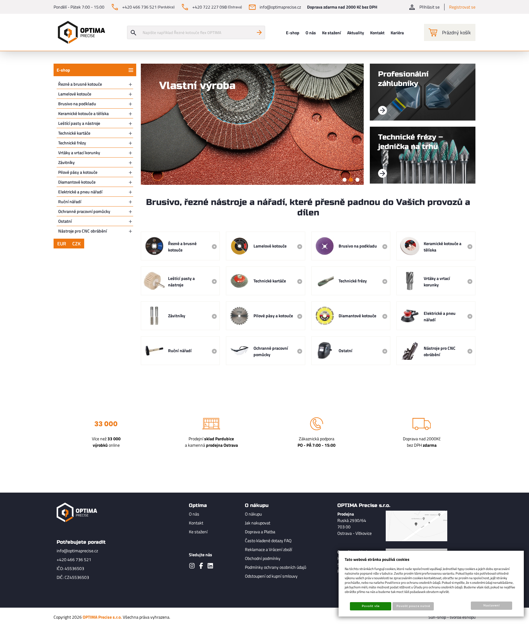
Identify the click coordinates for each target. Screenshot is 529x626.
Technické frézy (72, 143)
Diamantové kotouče (77, 182)
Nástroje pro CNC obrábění (82, 231)
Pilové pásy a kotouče (77, 172)
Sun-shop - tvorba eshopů (451, 617)
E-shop (63, 70)
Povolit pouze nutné (413, 606)
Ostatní (65, 221)
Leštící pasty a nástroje (79, 123)
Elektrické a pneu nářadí (80, 191)
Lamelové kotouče (74, 94)
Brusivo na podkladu (77, 103)
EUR (61, 243)
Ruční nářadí (69, 201)
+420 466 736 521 (74, 559)
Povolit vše (371, 606)
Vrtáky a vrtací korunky (79, 152)
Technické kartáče (74, 133)
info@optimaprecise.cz (77, 550)
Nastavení (491, 605)
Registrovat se (462, 7)
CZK (76, 243)
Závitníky (66, 162)
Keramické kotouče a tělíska (83, 113)
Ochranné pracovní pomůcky (84, 211)
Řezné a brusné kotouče (80, 84)
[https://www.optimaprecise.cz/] (80, 32)
